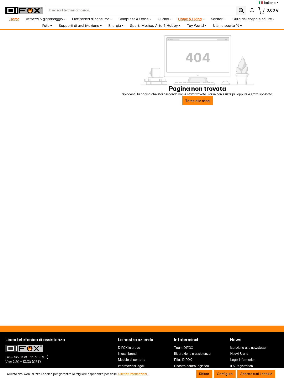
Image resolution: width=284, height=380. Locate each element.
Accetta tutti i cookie (256, 374)
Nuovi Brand (239, 354)
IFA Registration (241, 366)
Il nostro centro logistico (191, 366)
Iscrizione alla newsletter (248, 348)
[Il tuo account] (252, 10)
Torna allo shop (197, 101)
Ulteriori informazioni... (133, 374)
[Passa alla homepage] (24, 10)
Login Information (242, 360)
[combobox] (141, 10)
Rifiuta (204, 374)
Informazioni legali (131, 366)
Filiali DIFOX (183, 360)
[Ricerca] (241, 10)
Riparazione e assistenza (192, 354)
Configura (225, 374)
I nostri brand (127, 354)
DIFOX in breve (129, 348)
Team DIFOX (183, 348)
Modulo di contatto (131, 360)
